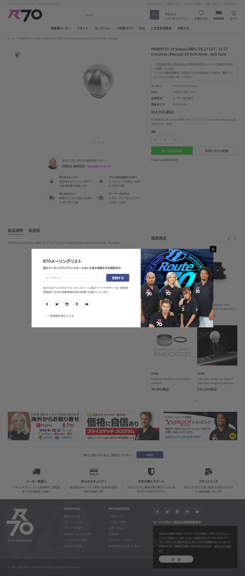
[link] (47, 304)
